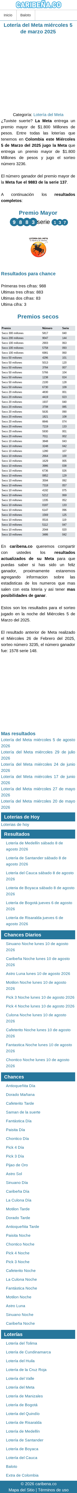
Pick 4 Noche (18, 1253)
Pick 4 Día (15, 1147)
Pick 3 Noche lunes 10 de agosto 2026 (40, 997)
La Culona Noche (21, 1279)
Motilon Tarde (18, 1209)
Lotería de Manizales (24, 1396)
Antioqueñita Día (20, 1086)
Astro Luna (15, 1306)
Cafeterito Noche (21, 1270)
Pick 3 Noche (18, 1262)
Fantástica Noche (21, 1288)
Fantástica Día (19, 1121)
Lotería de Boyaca (22, 1449)
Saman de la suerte (23, 1112)
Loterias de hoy (15, 824)
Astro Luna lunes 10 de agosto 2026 (38, 973)
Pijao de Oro (17, 1165)
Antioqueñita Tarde (22, 1226)
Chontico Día (17, 1138)
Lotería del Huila (20, 1361)
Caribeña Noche (20, 1323)
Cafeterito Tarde (20, 1103)
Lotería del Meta (48, 114)
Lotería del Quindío (23, 1414)
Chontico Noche (20, 1244)
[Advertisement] (38, 73)
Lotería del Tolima (21, 1343)
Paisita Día (15, 1130)
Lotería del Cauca (21, 1458)
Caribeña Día (17, 1191)
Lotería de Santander (24, 1440)
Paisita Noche (18, 1235)
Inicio (8, 15)
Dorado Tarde (18, 1218)
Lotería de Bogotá (22, 1405)
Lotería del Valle (20, 1378)
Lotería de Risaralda (24, 1422)
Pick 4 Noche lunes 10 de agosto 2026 (40, 1006)
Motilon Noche (18, 1297)
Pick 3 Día (15, 1156)
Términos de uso (53, 1490)
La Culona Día (18, 1200)
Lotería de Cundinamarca (28, 1352)
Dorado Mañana (20, 1094)
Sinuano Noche (19, 1314)
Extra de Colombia (22, 1475)
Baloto (25, 15)
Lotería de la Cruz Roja (26, 1370)
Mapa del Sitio (21, 1490)
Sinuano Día (17, 1182)
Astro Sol (14, 1174)
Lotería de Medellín (23, 1431)
